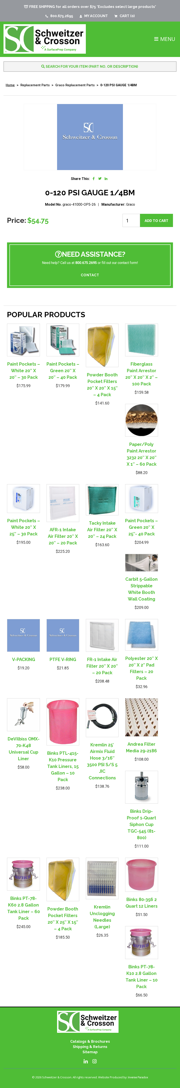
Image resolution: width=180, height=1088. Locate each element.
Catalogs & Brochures (90, 1041)
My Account (96, 16)
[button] (167, 39)
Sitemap (90, 1052)
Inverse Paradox (138, 1077)
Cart (127, 16)
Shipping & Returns (90, 1047)
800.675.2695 (61, 16)
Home (10, 85)
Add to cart (156, 220)
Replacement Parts (35, 85)
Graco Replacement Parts (75, 85)
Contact (90, 275)
